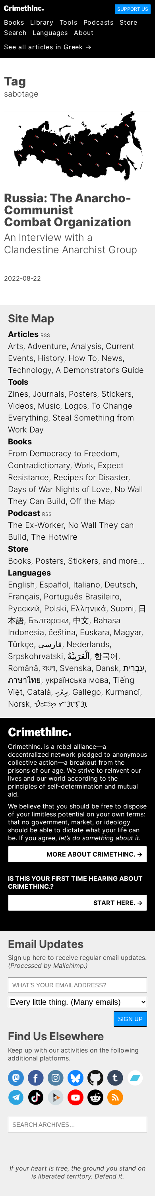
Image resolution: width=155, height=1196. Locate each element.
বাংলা (49, 668)
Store (129, 22)
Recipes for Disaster (90, 477)
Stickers (116, 394)
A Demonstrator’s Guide (100, 370)
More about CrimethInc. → (94, 854)
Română (23, 668)
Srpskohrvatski (35, 656)
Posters (83, 394)
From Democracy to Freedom (62, 453)
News (111, 358)
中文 (81, 620)
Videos (20, 406)
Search (15, 33)
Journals (48, 394)
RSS (45, 335)
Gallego (86, 692)
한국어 (106, 656)
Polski (55, 608)
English (21, 584)
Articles (23, 334)
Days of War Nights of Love (59, 489)
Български (48, 620)
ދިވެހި (61, 692)
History (51, 358)
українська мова (76, 680)
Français (23, 596)
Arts (15, 346)
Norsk (19, 704)
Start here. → (118, 903)
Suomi (122, 608)
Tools (69, 22)
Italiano (86, 584)
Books (14, 22)
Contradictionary (39, 465)
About (84, 33)
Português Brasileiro (82, 596)
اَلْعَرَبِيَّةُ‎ (79, 656)
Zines (18, 394)
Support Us (132, 9)
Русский (24, 608)
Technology (29, 370)
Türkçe (21, 644)
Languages (50, 33)
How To (82, 358)
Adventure (46, 346)
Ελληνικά (88, 608)
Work (83, 465)
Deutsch (120, 584)
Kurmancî (122, 692)
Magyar (127, 632)
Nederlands (87, 644)
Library (42, 22)
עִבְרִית (134, 668)
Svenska (75, 668)
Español (54, 584)
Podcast (24, 513)
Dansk (107, 668)
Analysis (86, 346)
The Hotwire (54, 537)
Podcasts (98, 22)
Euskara (94, 632)
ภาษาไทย (24, 680)
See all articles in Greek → (48, 47)
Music (49, 406)
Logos (75, 406)
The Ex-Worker (36, 525)
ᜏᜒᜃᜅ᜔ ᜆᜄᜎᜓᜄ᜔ (60, 704)
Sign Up (130, 1019)
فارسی (50, 644)
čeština (62, 632)
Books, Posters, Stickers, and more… (76, 561)
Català (39, 692)
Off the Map (92, 501)
